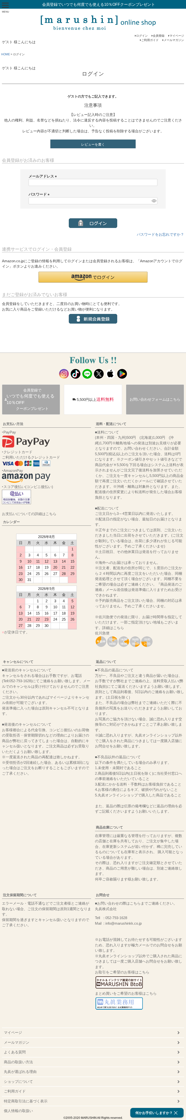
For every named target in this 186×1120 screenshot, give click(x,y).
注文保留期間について (20, 895)
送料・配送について (111, 424)
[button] (93, 277)
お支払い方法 (13, 424)
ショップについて (18, 1081)
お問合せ (102, 895)
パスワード (40, 194)
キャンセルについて (18, 662)
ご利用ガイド (150, 40)
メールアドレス (44, 176)
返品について (106, 662)
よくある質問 (15, 1052)
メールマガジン (174, 40)
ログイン (142, 35)
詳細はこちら (113, 628)
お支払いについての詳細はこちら (29, 514)
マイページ (177, 35)
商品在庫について (109, 827)
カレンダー (11, 522)
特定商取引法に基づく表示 (25, 1101)
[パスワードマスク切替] (153, 201)
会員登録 (158, 35)
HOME (5, 54)
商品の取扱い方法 (18, 1062)
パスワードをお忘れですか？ (160, 234)
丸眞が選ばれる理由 (20, 1072)
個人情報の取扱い (18, 1111)
